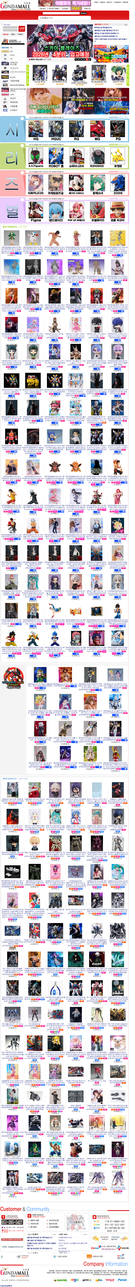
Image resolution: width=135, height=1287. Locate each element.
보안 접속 (7, 25)
